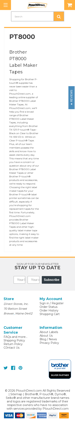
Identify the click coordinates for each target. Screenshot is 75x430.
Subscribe (51, 279)
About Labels (49, 332)
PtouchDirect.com (56, 408)
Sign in (44, 303)
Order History (49, 310)
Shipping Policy (14, 340)
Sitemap (16, 394)
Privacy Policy (49, 343)
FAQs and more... (15, 337)
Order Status (48, 307)
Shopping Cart (50, 314)
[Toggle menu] (5, 5)
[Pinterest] (20, 368)
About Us (46, 335)
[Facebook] (13, 368)
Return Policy (13, 344)
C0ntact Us (11, 347)
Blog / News (48, 339)
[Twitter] (6, 368)
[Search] (58, 16)
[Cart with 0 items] (69, 5)
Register (58, 303)
